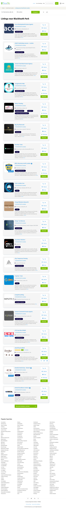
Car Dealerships (3, 465)
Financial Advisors (20, 467)
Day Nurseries (19, 443)
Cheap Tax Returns (20, 221)
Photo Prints (52, 425)
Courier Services (20, 437)
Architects (2, 426)
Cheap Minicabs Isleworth (22, 202)
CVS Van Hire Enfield (20, 330)
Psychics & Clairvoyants (54, 439)
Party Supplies (35, 487)
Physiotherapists (53, 428)
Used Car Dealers (53, 474)
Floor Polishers (20, 468)
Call (45, 24)
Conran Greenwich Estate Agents (24, 311)
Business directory (4, 457)
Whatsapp (45, 73)
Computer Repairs (20, 431)
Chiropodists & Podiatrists (5, 492)
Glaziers (18, 487)
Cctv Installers (3, 481)
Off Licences (35, 476)
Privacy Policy (28, 504)
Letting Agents (35, 445)
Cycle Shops (19, 439)
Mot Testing (35, 468)
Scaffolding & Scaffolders (54, 450)
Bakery (2, 433)
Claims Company (20, 425)
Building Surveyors (4, 454)
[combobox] (50, 3)
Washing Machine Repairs (54, 481)
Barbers (2, 434)
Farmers (18, 464)
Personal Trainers (36, 492)
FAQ (44, 3)
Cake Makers (3, 462)
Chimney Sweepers (4, 488)
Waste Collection (53, 482)
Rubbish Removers (53, 448)
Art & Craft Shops (4, 428)
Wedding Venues (53, 490)
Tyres (50, 471)
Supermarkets (52, 462)
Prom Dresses (52, 436)
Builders (2, 453)
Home (34, 3)
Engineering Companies (21, 459)
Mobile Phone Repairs (37, 465)
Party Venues (35, 488)
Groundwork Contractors (21, 490)
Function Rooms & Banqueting (22, 471)
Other (34, 481)
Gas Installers (19, 484)
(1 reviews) (26, 349)
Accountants (3, 422)
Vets (50, 478)
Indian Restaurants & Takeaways (39, 429)
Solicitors (51, 457)
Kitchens (34, 440)
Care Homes (3, 473)
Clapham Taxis (19, 276)
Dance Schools (19, 442)
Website (45, 28)
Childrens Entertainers (5, 487)
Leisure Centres (36, 443)
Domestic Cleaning (20, 451)
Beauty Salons (3, 439)
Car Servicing (3, 468)
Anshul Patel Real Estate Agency (23, 63)
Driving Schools (20, 454)
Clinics (18, 429)
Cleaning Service (20, 428)
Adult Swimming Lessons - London (24, 43)
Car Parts (2, 467)
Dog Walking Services (21, 450)
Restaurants (52, 445)
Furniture (18, 474)
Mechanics (35, 456)
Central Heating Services (5, 482)
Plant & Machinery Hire (54, 429)
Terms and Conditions (36, 504)
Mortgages (35, 467)
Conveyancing (19, 436)
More (22, 37)
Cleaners (18, 426)
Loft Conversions (36, 450)
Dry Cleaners (19, 456)
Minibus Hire (35, 457)
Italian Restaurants (36, 434)
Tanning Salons (52, 465)
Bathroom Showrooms (5, 437)
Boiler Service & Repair (5, 448)
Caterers (2, 478)
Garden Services (20, 481)
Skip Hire (51, 456)
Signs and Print (52, 454)
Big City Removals (19, 124)
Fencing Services (20, 465)
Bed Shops (3, 442)
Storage (51, 460)
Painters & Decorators (37, 485)
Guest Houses (19, 492)
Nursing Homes (36, 474)
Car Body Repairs (4, 464)
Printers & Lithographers (54, 434)
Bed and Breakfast (4, 440)
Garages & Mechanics (21, 478)
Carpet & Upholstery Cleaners (6, 474)
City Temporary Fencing (21, 258)
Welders (51, 492)
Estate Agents (19, 460)
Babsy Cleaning (19, 103)
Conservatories (19, 433)
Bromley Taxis (18, 144)
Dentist (18, 445)
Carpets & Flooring (4, 476)
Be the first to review (21, 26)
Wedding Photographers (54, 488)
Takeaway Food (52, 464)
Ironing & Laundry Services (38, 433)
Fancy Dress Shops (20, 462)
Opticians (35, 478)
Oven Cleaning (35, 482)
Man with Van (35, 453)
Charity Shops (3, 484)
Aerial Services (3, 423)
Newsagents (35, 471)
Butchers (2, 459)
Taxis (50, 468)
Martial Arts (35, 454)
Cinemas (18, 422)
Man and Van (35, 451)
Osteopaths (35, 479)
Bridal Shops (3, 451)
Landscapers (35, 442)
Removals (51, 443)
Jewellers (34, 436)
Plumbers (51, 433)
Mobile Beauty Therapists (37, 460)
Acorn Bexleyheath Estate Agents (24, 24)
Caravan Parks (3, 471)
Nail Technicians (36, 470)
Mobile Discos (36, 462)
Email (45, 31)
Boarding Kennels (4, 445)
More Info (44, 34)
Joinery (34, 439)
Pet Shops (35, 493)
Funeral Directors (20, 473)
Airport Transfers (4, 425)
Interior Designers (36, 431)
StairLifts (51, 459)
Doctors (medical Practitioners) (22, 448)
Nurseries (35, 473)
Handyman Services (36, 423)
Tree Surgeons (52, 470)
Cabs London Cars (19, 183)
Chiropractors (3, 493)
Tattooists (51, 467)
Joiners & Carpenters (37, 437)
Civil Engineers (19, 423)
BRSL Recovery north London (22, 163)
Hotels (34, 426)
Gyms (18, 493)
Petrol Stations (52, 422)
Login (63, 3)
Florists (18, 470)
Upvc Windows (52, 473)
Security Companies (53, 453)
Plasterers (51, 431)
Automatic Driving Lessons (6, 431)
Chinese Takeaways (4, 490)
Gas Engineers (19, 482)
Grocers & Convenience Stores (22, 488)
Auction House (3, 429)
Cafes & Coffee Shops (5, 460)
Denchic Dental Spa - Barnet (22, 367)
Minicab (34, 459)
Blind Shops (3, 443)
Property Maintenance (53, 437)
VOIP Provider (52, 479)
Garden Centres (20, 479)
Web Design (52, 484)
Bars (2, 436)
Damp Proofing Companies (22, 440)
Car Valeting (3, 470)
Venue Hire (51, 476)
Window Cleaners (53, 493)
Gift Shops (19, 485)
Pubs (50, 440)
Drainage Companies (21, 453)
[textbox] (50, 3)
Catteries (2, 479)
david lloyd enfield (20, 348)
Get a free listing (39, 3)
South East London (10, 8)
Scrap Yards (52, 451)
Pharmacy (51, 423)
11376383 (39, 501)
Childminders (3, 485)
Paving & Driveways (37, 490)
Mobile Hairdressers (36, 464)
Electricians (19, 457)
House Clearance (36, 428)
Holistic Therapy (36, 425)
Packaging (35, 484)
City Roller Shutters (20, 239)
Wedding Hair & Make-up (54, 487)
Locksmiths (35, 448)
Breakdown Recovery (4, 450)
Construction (19, 434)
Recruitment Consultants (54, 442)
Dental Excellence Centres (22, 387)
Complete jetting (19, 294)
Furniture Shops (20, 476)
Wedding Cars (52, 485)
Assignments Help (20, 83)
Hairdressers (35, 422)
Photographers (52, 426)
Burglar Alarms (3, 456)
